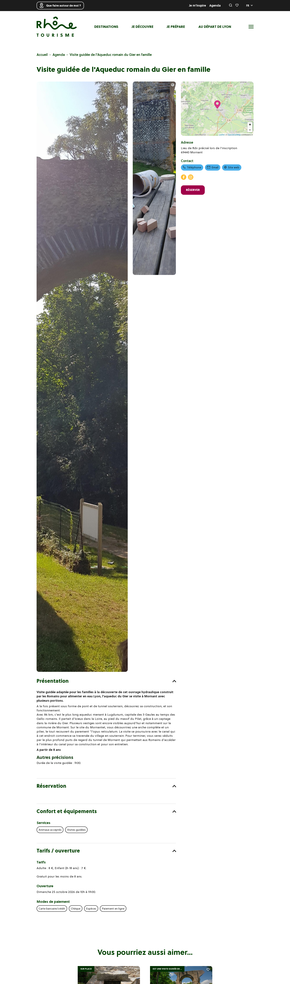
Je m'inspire (197, 5)
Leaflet (221, 134)
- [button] (250, 129)
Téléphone (194, 167)
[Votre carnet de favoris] (236, 5)
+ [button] (250, 124)
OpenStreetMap (234, 134)
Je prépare (176, 26)
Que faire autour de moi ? (63, 5)
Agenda (215, 5)
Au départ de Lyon (214, 26)
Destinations (106, 26)
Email (215, 167)
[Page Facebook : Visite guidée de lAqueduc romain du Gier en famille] (183, 177)
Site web (233, 167)
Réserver (193, 190)
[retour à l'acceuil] (57, 26)
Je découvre (142, 26)
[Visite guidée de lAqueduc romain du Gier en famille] (82, 671)
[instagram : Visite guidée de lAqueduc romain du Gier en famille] (190, 177)
